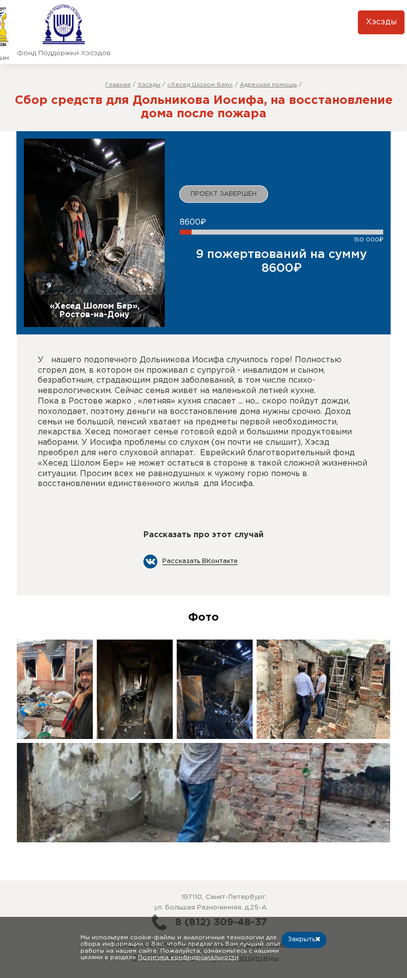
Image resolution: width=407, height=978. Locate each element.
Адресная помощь (268, 84)
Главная (118, 84)
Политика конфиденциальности (188, 957)
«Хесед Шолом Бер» (200, 84)
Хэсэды (381, 22)
